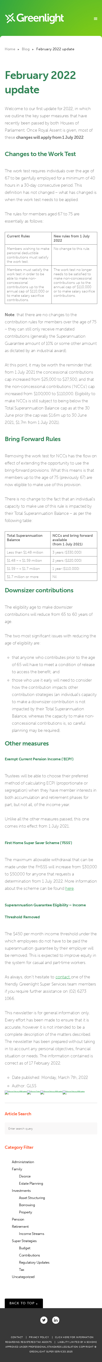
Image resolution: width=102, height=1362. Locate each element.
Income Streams (31, 1234)
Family (17, 1169)
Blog (26, 49)
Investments (21, 1190)
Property (25, 1212)
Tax (21, 1269)
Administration (23, 1162)
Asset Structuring (32, 1198)
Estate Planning (31, 1183)
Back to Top (23, 1303)
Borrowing (27, 1205)
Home (10, 49)
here (69, 888)
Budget (24, 1248)
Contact (17, 1337)
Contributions (29, 1255)
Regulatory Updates (34, 1262)
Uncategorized (23, 1277)
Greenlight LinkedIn (55, 1320)
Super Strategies (24, 1241)
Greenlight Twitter (43, 1320)
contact (63, 977)
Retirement (20, 1226)
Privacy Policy (39, 1337)
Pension (18, 1219)
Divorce (25, 1176)
